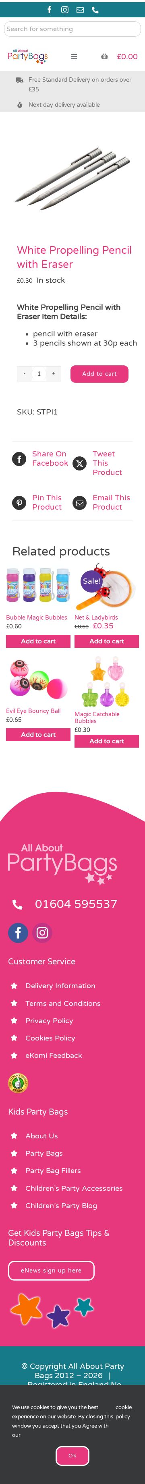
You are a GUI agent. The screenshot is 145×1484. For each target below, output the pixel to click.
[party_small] (28, 44)
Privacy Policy (49, 1020)
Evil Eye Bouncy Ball (33, 711)
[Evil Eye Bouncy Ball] (38, 680)
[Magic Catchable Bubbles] (107, 682)
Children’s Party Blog (61, 1205)
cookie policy (124, 1412)
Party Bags (44, 1153)
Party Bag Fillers (53, 1170)
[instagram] (64, 9)
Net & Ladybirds (96, 617)
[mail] (80, 9)
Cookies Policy (50, 1038)
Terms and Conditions (63, 1003)
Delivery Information (60, 985)
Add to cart (99, 374)
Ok (72, 1456)
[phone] (95, 9)
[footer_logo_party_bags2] (62, 847)
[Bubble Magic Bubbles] (38, 586)
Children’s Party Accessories (74, 1188)
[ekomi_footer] (18, 1076)
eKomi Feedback (53, 1055)
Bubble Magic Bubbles (36, 617)
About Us (41, 1136)
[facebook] (49, 9)
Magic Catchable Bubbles (97, 718)
